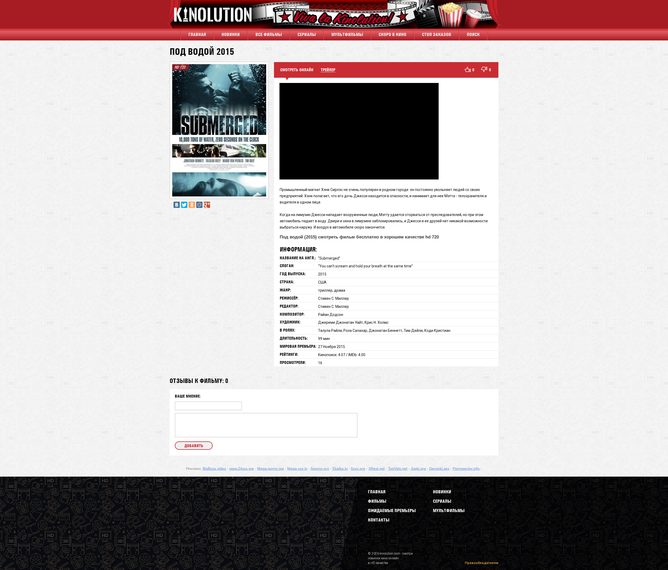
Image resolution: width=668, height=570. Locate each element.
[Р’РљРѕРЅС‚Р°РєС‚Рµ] (177, 205)
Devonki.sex (439, 468)
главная (197, 34)
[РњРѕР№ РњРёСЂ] (199, 205)
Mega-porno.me (270, 468)
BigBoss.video (214, 468)
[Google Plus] (207, 205)
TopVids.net (397, 468)
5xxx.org (358, 468)
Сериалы (442, 501)
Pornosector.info (466, 468)
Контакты (378, 520)
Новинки (231, 34)
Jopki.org (418, 468)
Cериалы (306, 34)
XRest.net (376, 468)
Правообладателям (481, 563)
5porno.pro (320, 468)
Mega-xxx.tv (297, 468)
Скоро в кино (392, 34)
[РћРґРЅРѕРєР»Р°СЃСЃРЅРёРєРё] (192, 205)
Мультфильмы (347, 34)
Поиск (473, 34)
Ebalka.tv (340, 468)
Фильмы (377, 501)
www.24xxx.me (241, 468)
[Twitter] (184, 205)
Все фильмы (268, 34)
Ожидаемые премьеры (392, 510)
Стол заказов (436, 34)
